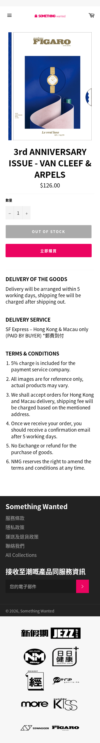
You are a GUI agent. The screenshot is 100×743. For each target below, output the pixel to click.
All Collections (21, 554)
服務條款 (15, 517)
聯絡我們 (15, 545)
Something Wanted (37, 611)
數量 (9, 200)
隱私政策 (15, 527)
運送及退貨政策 (22, 536)
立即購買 (48, 250)
